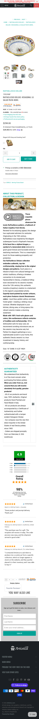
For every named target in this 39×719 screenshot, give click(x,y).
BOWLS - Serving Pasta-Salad (15, 182)
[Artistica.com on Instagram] (17, 680)
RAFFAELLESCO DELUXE (12, 91)
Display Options (15, 583)
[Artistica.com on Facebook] (13, 680)
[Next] (34, 45)
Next (24, 19)
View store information (11, 173)
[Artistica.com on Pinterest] (21, 680)
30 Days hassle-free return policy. (13, 117)
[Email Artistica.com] (10, 680)
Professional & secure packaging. (14, 119)
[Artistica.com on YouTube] (28, 680)
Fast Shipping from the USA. (12, 114)
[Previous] (4, 45)
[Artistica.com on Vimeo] (25, 680)
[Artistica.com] (19, 5)
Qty (4, 148)
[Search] (31, 5)
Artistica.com (11, 703)
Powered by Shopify (8, 714)
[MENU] (1, 5)
